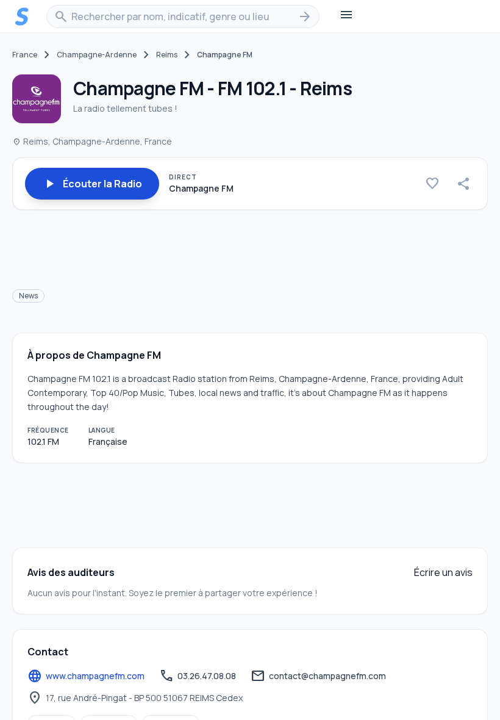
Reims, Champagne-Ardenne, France (92, 141)
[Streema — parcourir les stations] (22, 16)
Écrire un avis (443, 572)
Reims (166, 55)
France (24, 55)
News (28, 295)
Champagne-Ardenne (97, 55)
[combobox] (183, 16)
